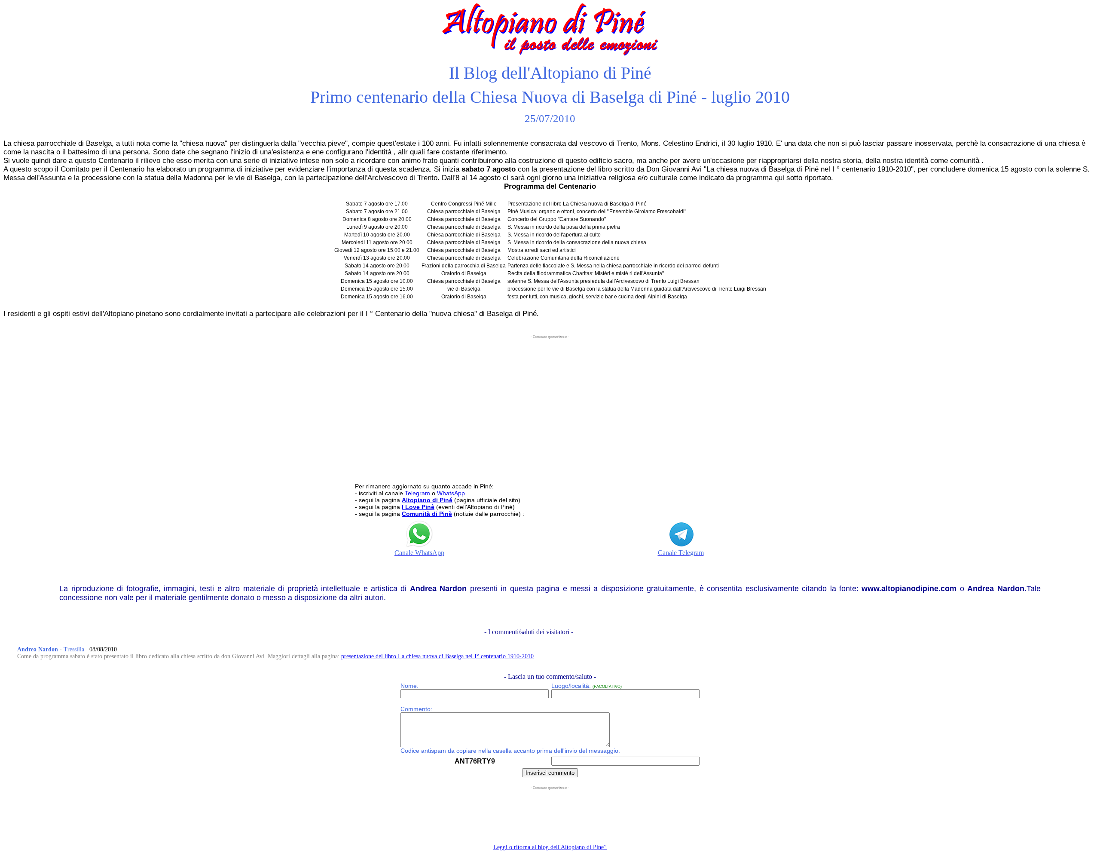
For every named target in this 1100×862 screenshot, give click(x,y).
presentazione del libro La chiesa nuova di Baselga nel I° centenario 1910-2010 (437, 656)
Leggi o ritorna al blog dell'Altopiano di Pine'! (550, 847)
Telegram (417, 493)
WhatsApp (451, 493)
